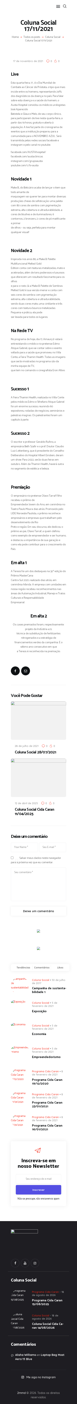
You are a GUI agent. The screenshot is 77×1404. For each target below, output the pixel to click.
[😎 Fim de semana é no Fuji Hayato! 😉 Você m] (38, 1384)
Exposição (39, 1011)
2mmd (21, 1393)
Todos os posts (31, 37)
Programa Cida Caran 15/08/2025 (47, 1302)
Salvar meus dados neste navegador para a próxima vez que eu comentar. (36, 860)
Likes (60, 967)
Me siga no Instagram (41, 1377)
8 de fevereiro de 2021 (47, 1073)
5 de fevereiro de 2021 (44, 1004)
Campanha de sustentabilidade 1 (49, 990)
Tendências (23, 967)
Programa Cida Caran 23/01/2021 (47, 1104)
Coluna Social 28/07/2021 (35, 752)
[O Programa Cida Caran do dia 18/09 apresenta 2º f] (16, 1384)
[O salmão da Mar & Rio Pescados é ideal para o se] (60, 1384)
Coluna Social (52, 37)
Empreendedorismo (46, 1057)
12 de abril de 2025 (26, 803)
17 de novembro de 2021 (28, 61)
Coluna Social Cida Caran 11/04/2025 (34, 812)
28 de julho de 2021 (26, 745)
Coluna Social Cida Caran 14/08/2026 (47, 1326)
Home (15, 37)
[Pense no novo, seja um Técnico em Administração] (49, 1384)
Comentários (42, 967)
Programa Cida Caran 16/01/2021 (47, 1127)
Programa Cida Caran (45, 1071)
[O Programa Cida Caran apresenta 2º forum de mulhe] (27, 1384)
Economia (39, 1034)
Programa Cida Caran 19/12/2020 (47, 1082)
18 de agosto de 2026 (45, 1317)
